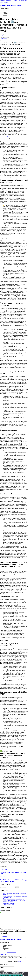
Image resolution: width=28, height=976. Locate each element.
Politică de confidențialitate (16, 975)
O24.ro (19, 961)
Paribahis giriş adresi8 (8, 904)
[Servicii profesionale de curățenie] (14, 2)
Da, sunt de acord (5, 975)
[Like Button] (0, 40)
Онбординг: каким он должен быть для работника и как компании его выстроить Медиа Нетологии (14, 900)
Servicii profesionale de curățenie (10, 5)
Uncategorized (3, 38)
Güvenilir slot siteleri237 (9, 903)
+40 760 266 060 (11, 952)
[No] (23, 975)
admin (3, 35)
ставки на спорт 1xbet (6, 136)
